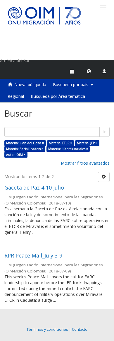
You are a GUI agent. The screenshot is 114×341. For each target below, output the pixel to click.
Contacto (79, 329)
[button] (89, 71)
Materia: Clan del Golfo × (25, 143)
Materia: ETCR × (60, 143)
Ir (104, 131)
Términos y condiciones (47, 329)
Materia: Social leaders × (24, 149)
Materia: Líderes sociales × (68, 149)
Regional (16, 96)
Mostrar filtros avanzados (85, 163)
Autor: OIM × (15, 155)
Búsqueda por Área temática (58, 96)
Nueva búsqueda (30, 84)
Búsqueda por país (72, 84)
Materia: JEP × (87, 143)
